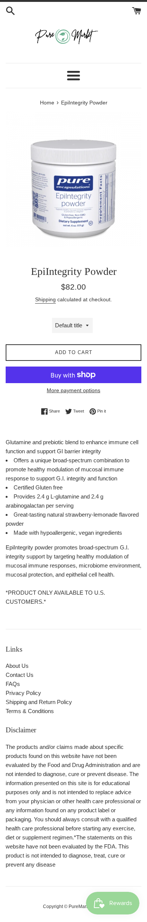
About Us (17, 666)
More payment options (73, 390)
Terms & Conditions (30, 711)
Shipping (45, 299)
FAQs (13, 684)
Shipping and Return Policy (39, 702)
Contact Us (20, 675)
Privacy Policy (23, 693)
